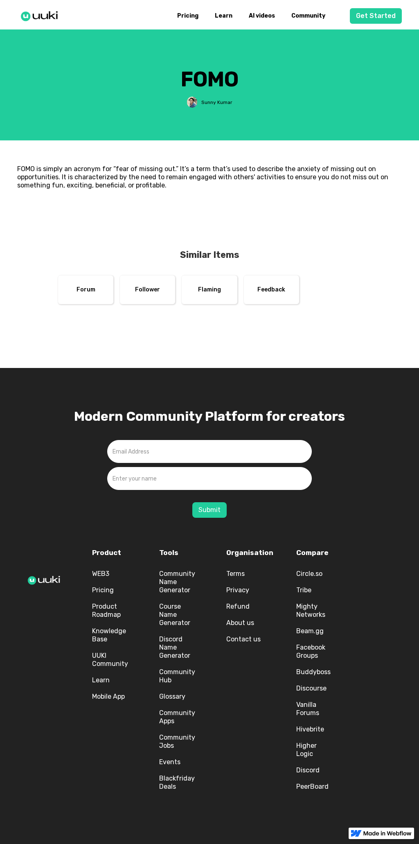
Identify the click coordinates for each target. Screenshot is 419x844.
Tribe (303, 590)
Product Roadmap (106, 610)
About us (240, 623)
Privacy (237, 590)
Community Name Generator (177, 582)
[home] (41, 14)
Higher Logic (306, 750)
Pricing (187, 15)
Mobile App (108, 696)
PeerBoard (312, 786)
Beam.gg (310, 631)
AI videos (262, 15)
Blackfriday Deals (177, 782)
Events (169, 762)
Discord (308, 770)
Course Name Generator (174, 615)
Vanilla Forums (307, 709)
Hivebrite (310, 729)
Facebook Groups (310, 651)
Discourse (311, 688)
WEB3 (100, 574)
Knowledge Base (109, 635)
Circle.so (309, 574)
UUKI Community (110, 660)
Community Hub (177, 676)
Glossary (172, 696)
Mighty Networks (310, 610)
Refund (238, 606)
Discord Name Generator (174, 647)
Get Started (376, 16)
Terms (235, 574)
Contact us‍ (243, 639)
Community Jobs (177, 741)
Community (308, 15)
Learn (223, 15)
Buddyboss (313, 672)
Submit (209, 510)
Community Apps (177, 717)
